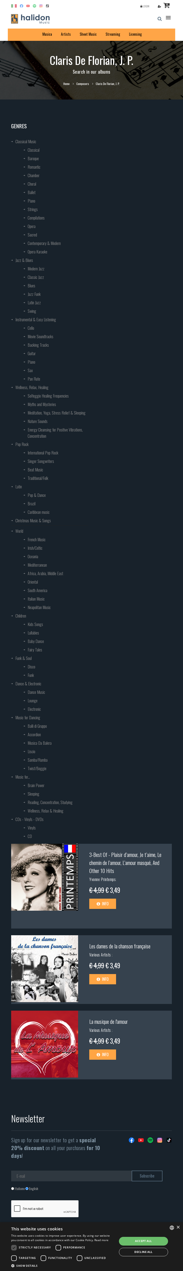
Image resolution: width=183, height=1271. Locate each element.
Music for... (22, 777)
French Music (37, 539)
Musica (47, 34)
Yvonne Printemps (102, 879)
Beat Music (35, 470)
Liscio (31, 751)
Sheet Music (88, 34)
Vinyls (32, 828)
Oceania (33, 556)
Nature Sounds (38, 421)
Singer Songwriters (41, 461)
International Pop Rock (43, 453)
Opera (31, 226)
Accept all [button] (143, 1241)
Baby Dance (36, 641)
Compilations (36, 218)
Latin (18, 486)
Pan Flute (34, 379)
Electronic (34, 709)
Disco (31, 667)
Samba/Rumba (38, 760)
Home (66, 83)
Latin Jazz (34, 302)
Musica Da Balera (40, 743)
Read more (101, 1240)
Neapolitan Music (39, 607)
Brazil (31, 503)
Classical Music (25, 141)
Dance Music (36, 692)
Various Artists (100, 955)
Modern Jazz (36, 269)
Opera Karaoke (37, 252)
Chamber (34, 175)
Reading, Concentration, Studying (50, 802)
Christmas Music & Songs (33, 520)
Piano (31, 201)
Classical (34, 150)
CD (30, 836)
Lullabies (33, 633)
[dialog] (91, 1246)
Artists (66, 34)
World (19, 531)
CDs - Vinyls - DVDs (29, 819)
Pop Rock (22, 444)
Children (20, 616)
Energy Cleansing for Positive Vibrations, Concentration (55, 433)
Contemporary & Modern (44, 243)
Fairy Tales (35, 650)
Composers (82, 83)
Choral (32, 184)
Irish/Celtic (35, 548)
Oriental (33, 582)
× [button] (178, 1227)
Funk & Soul (23, 658)
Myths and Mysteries (42, 404)
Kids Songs (35, 624)
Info (105, 903)
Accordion (34, 734)
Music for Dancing (27, 717)
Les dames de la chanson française (119, 946)
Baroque (33, 158)
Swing (32, 311)
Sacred (32, 235)
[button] (62, 1265)
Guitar (32, 353)
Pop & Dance (37, 495)
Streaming (113, 34)
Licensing (135, 34)
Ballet (31, 192)
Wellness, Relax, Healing (31, 387)
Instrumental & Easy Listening (35, 319)
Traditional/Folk (38, 478)
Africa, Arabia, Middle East (45, 573)
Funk (31, 675)
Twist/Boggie (37, 768)
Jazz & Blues (24, 260)
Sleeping (33, 794)
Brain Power (36, 785)
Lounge (32, 700)
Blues (31, 285)
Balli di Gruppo (37, 726)
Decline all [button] (143, 1252)
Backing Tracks (38, 345)
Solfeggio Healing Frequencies (48, 396)
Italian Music (36, 599)
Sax (30, 370)
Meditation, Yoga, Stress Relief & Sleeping (56, 413)
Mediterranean (37, 565)
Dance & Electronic (28, 683)
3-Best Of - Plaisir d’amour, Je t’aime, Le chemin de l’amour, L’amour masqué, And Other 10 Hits (125, 862)
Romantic (34, 167)
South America (37, 590)
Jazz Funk (34, 294)
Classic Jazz (36, 277)
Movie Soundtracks (40, 336)
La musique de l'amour (108, 1021)
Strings (33, 209)
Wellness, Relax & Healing (45, 811)
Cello (31, 328)
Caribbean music (39, 512)
